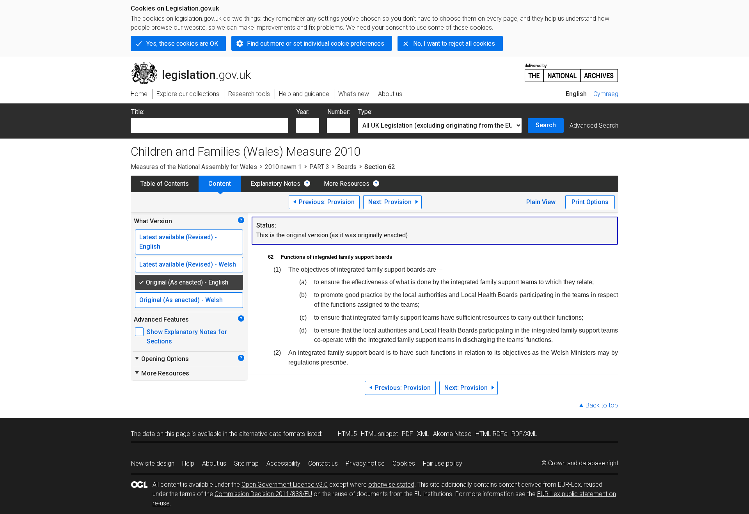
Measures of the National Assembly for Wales (194, 167)
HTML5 (347, 434)
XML (423, 434)
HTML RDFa (492, 434)
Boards (347, 167)
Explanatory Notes (275, 183)
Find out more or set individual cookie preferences (315, 43)
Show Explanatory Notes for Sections (187, 336)
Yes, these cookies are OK (182, 43)
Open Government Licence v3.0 (284, 484)
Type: (365, 112)
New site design (152, 463)
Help (188, 463)
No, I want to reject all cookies (454, 43)
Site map (246, 463)
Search (546, 125)
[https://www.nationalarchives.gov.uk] (571, 70)
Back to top (602, 405)
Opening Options (161, 359)
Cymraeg (605, 94)
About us (214, 463)
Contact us (323, 463)
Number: (338, 112)
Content (219, 183)
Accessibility (283, 463)
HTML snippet (379, 434)
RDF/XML (524, 434)
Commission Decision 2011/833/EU (263, 494)
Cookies (403, 463)
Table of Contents (164, 183)
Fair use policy (442, 463)
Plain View (541, 202)
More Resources (346, 183)
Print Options (590, 202)
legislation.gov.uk (195, 65)
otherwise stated (391, 484)
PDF (407, 434)
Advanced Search (594, 125)
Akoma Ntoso (452, 434)
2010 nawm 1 (283, 167)
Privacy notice (365, 463)
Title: (137, 112)
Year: (302, 112)
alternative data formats (272, 434)
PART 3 (319, 167)
